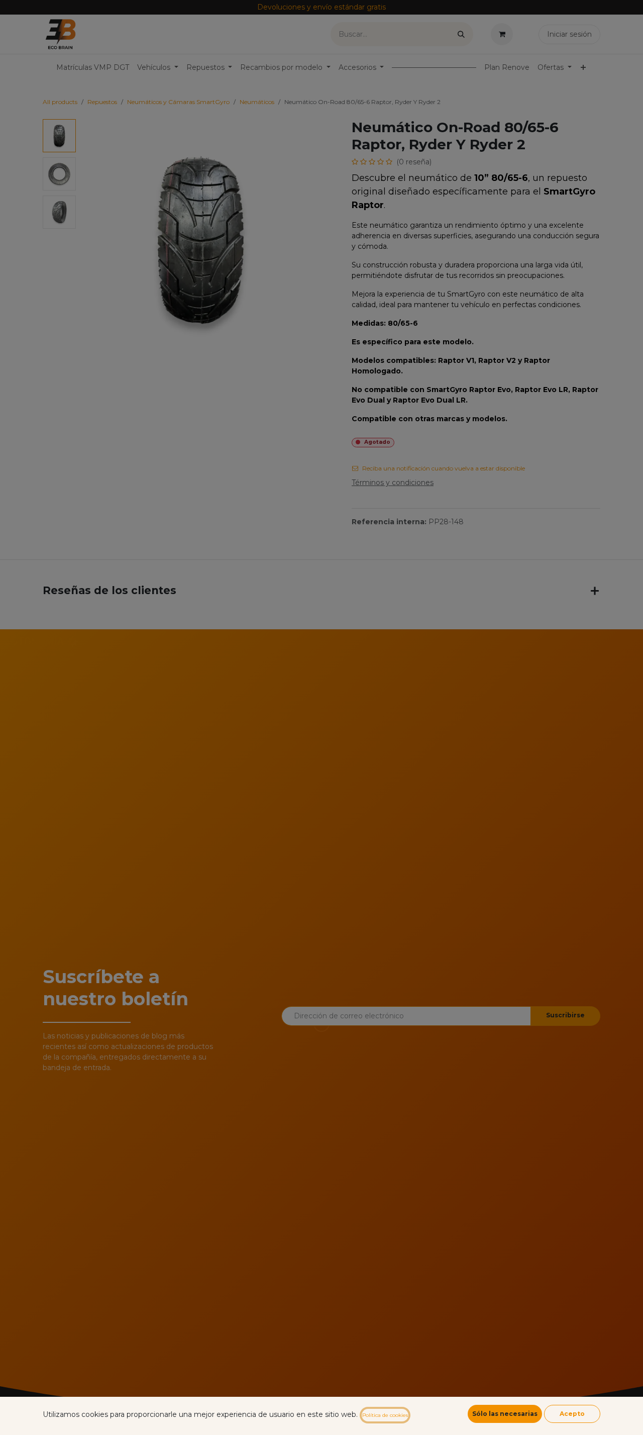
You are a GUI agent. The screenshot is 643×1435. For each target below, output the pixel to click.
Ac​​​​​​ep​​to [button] (572, 1413)
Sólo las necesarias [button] (505, 1413)
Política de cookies (385, 1415)
